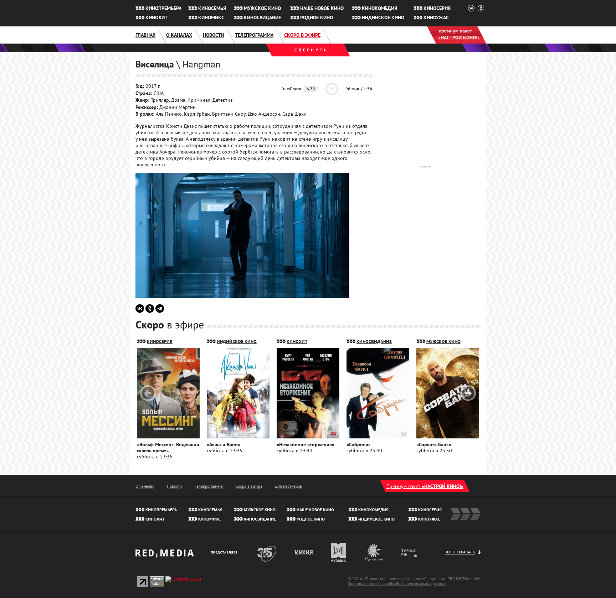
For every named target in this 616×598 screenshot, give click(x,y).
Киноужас (436, 17)
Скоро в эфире (302, 35)
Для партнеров (288, 486)
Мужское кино (262, 8)
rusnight (374, 552)
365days (267, 552)
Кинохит (156, 17)
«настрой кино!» (459, 37)
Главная (145, 35)
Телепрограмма (254, 35)
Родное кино (316, 17)
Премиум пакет (424, 486)
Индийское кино (383, 17)
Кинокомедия (379, 8)
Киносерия (437, 8)
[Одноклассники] (149, 308)
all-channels (463, 556)
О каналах (179, 35)
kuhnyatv (304, 552)
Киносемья (212, 8)
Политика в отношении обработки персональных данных (397, 583)
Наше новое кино (322, 8)
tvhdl (414, 552)
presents (225, 552)
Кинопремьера (163, 8)
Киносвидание (262, 17)
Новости (213, 35)
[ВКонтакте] (139, 308)
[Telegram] (159, 308)
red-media (164, 556)
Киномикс (211, 17)
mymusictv (338, 552)
